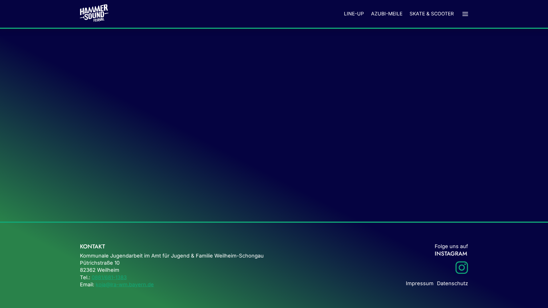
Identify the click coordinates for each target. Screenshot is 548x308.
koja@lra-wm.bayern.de (125, 284)
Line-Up (354, 14)
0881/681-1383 (109, 277)
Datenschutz (452, 283)
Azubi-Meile (386, 14)
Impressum (420, 283)
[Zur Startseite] (94, 13)
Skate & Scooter (432, 14)
